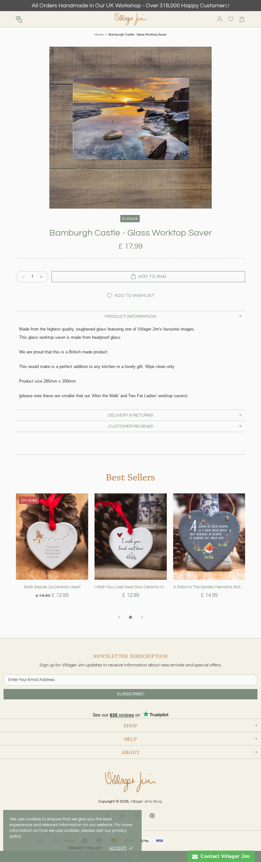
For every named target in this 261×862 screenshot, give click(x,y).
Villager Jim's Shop (130, 19)
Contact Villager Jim (224, 856)
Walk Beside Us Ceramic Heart (52, 587)
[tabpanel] (52, 553)
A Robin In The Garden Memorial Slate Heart (209, 587)
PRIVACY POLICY (85, 848)
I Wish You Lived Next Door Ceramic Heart (131, 587)
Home (99, 34)
